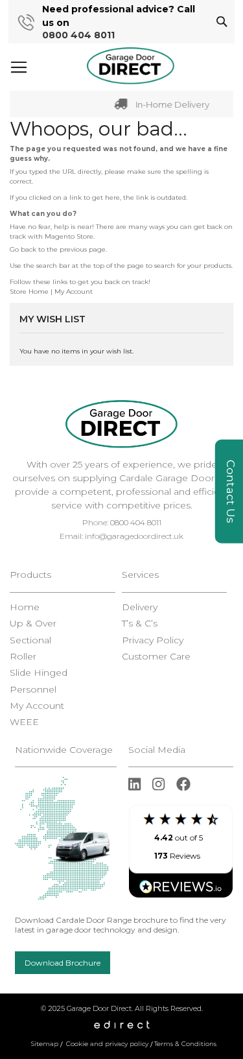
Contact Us (230, 491)
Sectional (30, 640)
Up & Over (33, 623)
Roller (23, 656)
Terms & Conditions (185, 1044)
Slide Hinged (38, 673)
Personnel (33, 690)
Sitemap (44, 1044)
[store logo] (130, 66)
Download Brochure (62, 963)
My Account (73, 291)
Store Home (29, 291)
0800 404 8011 (78, 35)
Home (25, 607)
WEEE (24, 722)
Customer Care (156, 656)
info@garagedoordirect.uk (134, 536)
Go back (23, 249)
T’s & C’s (139, 623)
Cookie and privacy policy (107, 1044)
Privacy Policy (152, 640)
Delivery (139, 607)
